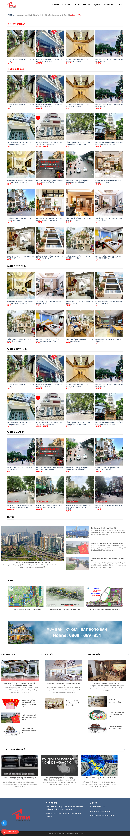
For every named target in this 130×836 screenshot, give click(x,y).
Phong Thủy (109, 5)
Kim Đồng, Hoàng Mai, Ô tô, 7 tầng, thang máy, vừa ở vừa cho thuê (49, 60)
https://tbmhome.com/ (103, 811)
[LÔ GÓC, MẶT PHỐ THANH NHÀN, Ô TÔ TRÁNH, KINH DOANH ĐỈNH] (21, 202)
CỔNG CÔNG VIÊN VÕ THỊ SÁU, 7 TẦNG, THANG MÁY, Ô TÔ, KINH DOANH (78, 143)
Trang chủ (54, 5)
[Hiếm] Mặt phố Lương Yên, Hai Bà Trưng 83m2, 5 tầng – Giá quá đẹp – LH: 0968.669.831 (78, 507)
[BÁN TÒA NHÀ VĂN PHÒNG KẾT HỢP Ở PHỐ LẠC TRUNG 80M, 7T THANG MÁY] (109, 126)
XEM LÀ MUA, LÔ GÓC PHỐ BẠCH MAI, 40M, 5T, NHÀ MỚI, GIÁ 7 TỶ (108, 219)
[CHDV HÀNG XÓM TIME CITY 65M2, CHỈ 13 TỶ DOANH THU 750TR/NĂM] (21, 126)
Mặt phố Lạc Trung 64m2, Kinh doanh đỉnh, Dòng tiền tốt (108, 506)
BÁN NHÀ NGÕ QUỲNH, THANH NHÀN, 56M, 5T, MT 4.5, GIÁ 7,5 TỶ (20, 257)
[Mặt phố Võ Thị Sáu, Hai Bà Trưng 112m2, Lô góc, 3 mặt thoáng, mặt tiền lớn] (21, 490)
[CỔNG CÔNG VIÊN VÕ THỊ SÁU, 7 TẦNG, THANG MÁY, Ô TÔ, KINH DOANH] (80, 126)
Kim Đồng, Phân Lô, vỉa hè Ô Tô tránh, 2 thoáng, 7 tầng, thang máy (78, 60)
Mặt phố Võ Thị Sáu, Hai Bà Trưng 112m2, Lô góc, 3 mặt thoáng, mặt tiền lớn (20, 506)
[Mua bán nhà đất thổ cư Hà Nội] (11, 5)
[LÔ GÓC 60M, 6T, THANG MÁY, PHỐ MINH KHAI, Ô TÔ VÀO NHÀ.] (109, 164)
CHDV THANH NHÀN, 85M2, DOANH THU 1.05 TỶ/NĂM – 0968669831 (49, 143)
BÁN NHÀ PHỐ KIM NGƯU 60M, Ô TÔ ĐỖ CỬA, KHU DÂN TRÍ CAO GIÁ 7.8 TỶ (108, 257)
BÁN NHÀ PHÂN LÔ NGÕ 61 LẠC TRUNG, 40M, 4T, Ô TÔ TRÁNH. (78, 219)
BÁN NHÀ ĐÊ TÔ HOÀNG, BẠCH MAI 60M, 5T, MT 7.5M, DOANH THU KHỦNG (49, 219)
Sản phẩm (66, 5)
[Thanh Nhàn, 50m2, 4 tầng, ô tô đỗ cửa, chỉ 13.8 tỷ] (21, 43)
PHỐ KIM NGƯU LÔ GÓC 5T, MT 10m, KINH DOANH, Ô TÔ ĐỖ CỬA (79, 257)
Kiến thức (87, 5)
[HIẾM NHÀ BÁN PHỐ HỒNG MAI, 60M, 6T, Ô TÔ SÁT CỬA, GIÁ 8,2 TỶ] (50, 240)
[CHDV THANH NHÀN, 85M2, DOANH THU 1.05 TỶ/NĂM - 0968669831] (50, 126)
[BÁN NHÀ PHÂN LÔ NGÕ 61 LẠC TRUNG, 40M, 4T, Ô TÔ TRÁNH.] (80, 202)
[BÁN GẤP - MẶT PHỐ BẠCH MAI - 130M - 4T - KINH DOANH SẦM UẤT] (50, 164)
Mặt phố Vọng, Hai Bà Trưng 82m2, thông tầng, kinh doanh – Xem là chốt (49, 506)
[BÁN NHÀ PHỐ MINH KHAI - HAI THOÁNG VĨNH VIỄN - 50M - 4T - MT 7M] (21, 164)
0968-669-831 (100, 807)
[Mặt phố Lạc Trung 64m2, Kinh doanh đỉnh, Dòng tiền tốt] (109, 490)
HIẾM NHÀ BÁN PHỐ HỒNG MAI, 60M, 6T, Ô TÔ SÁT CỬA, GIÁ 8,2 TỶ (49, 257)
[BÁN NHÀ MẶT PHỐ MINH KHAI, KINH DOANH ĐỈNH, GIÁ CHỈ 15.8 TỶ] (80, 164)
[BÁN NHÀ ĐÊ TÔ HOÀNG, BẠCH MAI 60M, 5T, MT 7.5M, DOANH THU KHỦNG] (50, 202)
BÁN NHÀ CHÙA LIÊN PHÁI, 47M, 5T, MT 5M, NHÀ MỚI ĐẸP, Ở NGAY (79, 340)
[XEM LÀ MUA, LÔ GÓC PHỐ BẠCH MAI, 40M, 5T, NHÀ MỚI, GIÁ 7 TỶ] (109, 202)
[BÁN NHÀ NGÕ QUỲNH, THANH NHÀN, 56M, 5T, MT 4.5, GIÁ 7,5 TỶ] (21, 240)
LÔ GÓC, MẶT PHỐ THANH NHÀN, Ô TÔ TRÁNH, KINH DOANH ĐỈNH (19, 219)
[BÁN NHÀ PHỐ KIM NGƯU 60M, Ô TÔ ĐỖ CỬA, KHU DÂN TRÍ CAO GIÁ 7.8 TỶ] (109, 240)
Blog (120, 5)
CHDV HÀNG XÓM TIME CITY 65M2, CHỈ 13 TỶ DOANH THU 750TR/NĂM (20, 143)
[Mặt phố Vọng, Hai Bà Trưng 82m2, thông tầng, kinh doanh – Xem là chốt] (50, 490)
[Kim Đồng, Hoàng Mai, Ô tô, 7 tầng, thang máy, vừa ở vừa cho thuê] (50, 43)
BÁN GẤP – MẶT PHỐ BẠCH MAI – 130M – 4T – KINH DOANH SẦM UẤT (49, 181)
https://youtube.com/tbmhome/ (106, 815)
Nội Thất (97, 5)
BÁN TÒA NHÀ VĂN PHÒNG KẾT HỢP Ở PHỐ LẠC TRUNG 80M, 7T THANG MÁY (109, 143)
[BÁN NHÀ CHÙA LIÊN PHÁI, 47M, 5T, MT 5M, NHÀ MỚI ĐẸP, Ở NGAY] (80, 323)
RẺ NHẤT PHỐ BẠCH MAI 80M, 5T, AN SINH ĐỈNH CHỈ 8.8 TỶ (108, 340)
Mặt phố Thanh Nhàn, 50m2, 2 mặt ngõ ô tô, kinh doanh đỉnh (109, 60)
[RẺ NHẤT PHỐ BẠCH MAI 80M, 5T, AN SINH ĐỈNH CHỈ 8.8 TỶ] (109, 323)
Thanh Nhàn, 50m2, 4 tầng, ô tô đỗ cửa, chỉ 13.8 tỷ (20, 60)
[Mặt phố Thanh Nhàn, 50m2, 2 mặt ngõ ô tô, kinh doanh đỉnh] (109, 43)
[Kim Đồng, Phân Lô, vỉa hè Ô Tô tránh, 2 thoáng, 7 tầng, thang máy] (80, 43)
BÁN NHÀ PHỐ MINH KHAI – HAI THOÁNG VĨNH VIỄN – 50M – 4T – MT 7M (20, 181)
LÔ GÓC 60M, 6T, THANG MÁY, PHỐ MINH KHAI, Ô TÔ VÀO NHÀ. (108, 181)
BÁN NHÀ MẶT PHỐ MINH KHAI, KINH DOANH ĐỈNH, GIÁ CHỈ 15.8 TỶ (77, 181)
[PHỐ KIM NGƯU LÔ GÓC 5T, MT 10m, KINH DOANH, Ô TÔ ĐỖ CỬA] (80, 240)
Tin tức (77, 5)
